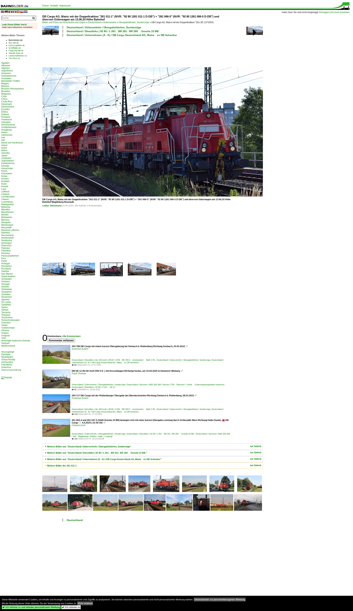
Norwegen (6, 243)
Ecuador (5, 109)
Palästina (6, 250)
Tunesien (6, 322)
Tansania (5, 312)
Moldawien (6, 217)
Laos (3, 189)
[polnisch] (22, 12)
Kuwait (4, 186)
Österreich (6, 245)
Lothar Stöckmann (52, 205)
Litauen (5, 199)
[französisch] (10, 12)
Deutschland (94, 22)
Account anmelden (340, 12)
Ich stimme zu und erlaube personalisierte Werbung (31, 607)
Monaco (5, 220)
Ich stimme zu (71, 607)
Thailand (5, 315)
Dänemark (6, 104)
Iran (3, 140)
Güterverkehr (109, 22)
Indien (4, 132)
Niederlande (7, 238)
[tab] (152, 447)
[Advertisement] (136, 51)
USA (3, 338)
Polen (4, 261)
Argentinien (7, 70)
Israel (4, 148)
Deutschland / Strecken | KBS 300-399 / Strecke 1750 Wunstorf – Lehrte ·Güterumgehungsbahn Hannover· (175, 384)
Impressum (65, 5)
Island (4, 145)
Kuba (4, 184)
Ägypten (5, 63)
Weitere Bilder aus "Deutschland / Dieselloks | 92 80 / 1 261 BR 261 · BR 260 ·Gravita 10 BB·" (97, 453)
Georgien (6, 122)
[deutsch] (6, 12)
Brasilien (5, 91)
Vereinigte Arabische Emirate (15, 340)
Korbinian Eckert (80, 349)
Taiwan (4, 310)
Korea (4, 176)
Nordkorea (6, 240)
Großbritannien (8, 127)
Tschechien (7, 317)
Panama (5, 253)
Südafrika (6, 304)
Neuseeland (7, 235)
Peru (3, 258)
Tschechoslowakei (10, 320)
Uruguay (5, 335)
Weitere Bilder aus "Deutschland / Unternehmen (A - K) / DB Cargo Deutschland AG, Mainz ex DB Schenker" (104, 459)
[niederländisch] (25, 12)
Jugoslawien (7, 160)
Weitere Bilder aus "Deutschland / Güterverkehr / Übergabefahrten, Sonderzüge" (89, 446)
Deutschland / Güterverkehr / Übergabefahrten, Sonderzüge (104, 27)
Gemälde (5, 354)
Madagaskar (7, 204)
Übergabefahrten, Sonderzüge (134, 22)
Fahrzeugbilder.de (17, 45)
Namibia (5, 232)
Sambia (5, 271)
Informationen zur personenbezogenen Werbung (219, 599)
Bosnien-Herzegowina (12, 88)
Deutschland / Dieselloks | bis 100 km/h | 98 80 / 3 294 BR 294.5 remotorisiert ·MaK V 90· (114, 360)
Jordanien (6, 158)
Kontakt (54, 5)
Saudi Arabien (8, 276)
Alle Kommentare (71, 336)
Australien (6, 78)
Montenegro (7, 225)
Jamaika (5, 153)
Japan (4, 155)
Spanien (5, 299)
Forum (45, 5)
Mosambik (6, 227)
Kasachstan (7, 168)
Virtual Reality (8, 359)
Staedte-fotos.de (16, 53)
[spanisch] (18, 12)
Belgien (5, 83)
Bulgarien (6, 94)
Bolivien (5, 86)
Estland (5, 114)
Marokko (5, 209)
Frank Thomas (79, 373)
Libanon (5, 194)
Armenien (6, 73)
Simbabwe (6, 289)
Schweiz (5, 281)
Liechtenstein (8, 196)
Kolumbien (6, 173)
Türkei (4, 325)
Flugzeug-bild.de (16, 50)
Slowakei (5, 294)
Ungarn (5, 333)
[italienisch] (14, 12)
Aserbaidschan (8, 76)
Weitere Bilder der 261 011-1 (62, 465)
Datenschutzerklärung (11, 370)
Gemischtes (7, 362)
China (4, 99)
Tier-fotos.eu (14, 58)
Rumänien (6, 266)
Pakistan (5, 248)
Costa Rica (6, 101)
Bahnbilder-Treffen (10, 81)
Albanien (5, 65)
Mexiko (4, 214)
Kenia (4, 171)
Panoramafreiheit (10, 256)
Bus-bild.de (14, 43)
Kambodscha (8, 163)
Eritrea (4, 112)
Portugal (5, 263)
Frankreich (6, 119)
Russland (6, 268)
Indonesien (7, 135)
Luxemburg (7, 202)
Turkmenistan (8, 328)
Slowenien (6, 297)
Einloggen (324, 12)
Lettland (5, 191)
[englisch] (2, 12)
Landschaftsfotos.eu (18, 56)
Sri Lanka (6, 302)
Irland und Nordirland (12, 142)
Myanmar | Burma (10, 230)
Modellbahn (7, 357)
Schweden (6, 279)
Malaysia (5, 207)
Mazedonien (7, 212)
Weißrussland (8, 346)
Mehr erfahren (85, 603)
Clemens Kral (78, 425)
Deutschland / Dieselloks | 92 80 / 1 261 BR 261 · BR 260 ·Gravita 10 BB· (113, 31)
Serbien (5, 286)
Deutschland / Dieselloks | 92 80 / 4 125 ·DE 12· (94, 387)
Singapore (6, 292)
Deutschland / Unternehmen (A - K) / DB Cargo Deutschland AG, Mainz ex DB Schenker (122, 35)
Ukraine (5, 330)
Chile (4, 96)
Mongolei (6, 222)
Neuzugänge (7, 352)
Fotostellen (6, 364)
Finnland (5, 117)
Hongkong (6, 130)
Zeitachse (6, 367)
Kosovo (5, 178)
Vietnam (5, 343)
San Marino (7, 274)
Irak (3, 137)
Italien (4, 150)
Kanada (5, 166)
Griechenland (8, 124)
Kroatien (5, 181)
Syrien (4, 307)
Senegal (5, 284)
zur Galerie (255, 446)
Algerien (5, 68)
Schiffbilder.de (15, 48)
